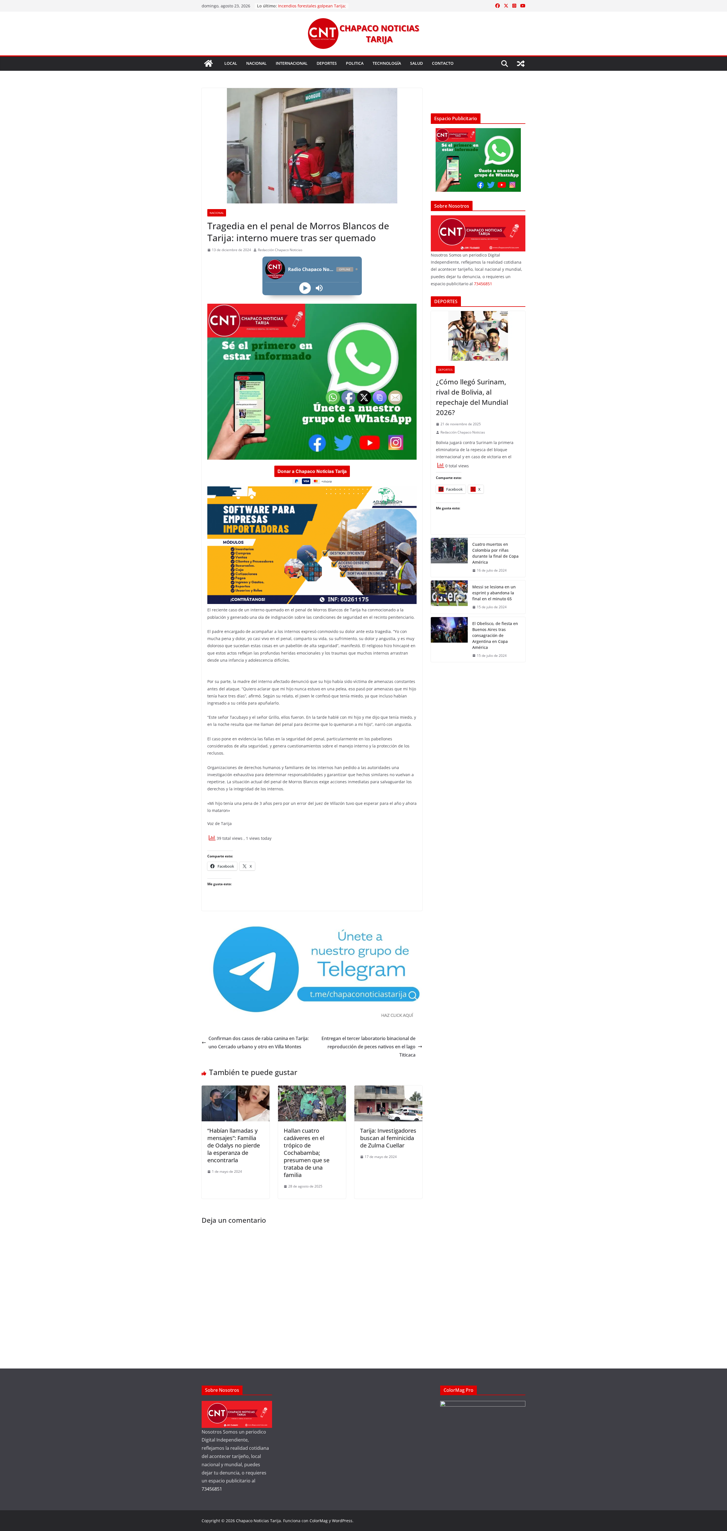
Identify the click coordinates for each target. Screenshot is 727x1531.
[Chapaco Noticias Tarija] (208, 63)
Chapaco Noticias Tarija (258, 1520)
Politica (355, 63)
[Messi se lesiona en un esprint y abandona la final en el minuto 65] (449, 597)
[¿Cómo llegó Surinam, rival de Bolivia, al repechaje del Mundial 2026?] (478, 336)
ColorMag (319, 1520)
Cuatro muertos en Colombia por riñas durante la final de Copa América (495, 553)
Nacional (256, 63)
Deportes (327, 63)
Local (230, 63)
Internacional (292, 63)
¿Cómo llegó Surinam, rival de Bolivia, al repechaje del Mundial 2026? (472, 397)
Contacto (443, 63)
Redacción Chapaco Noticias (280, 249)
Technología (387, 63)
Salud (416, 63)
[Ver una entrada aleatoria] (520, 63)
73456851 (483, 283)
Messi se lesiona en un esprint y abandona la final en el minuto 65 (494, 592)
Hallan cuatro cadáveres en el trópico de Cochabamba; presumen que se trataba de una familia (306, 1153)
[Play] (305, 288)
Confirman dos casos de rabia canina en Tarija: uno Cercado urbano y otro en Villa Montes (258, 1042)
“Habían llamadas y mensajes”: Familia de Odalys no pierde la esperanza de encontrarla (233, 1145)
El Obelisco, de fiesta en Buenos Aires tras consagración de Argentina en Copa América (495, 635)
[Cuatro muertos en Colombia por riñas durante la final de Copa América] (449, 557)
